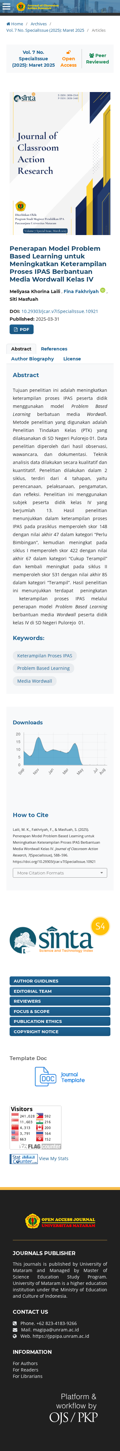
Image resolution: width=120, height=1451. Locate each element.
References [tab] (54, 349)
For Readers (25, 1370)
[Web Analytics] (24, 1158)
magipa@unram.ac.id (56, 1330)
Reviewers (27, 1001)
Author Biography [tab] (32, 359)
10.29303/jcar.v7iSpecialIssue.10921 (59, 311)
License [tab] (72, 359)
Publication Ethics (38, 1021)
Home (16, 24)
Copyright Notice (36, 1031)
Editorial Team (33, 991)
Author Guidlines (36, 980)
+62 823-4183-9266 (56, 1323)
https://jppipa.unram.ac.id (61, 1336)
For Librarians (28, 1376)
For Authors (25, 1363)
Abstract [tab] (21, 349)
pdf (24, 329)
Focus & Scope (32, 1011)
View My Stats (53, 1158)
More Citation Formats (40, 872)
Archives (39, 24)
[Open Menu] (6, 6)
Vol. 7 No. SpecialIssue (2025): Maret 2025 (45, 30)
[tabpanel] (60, 529)
